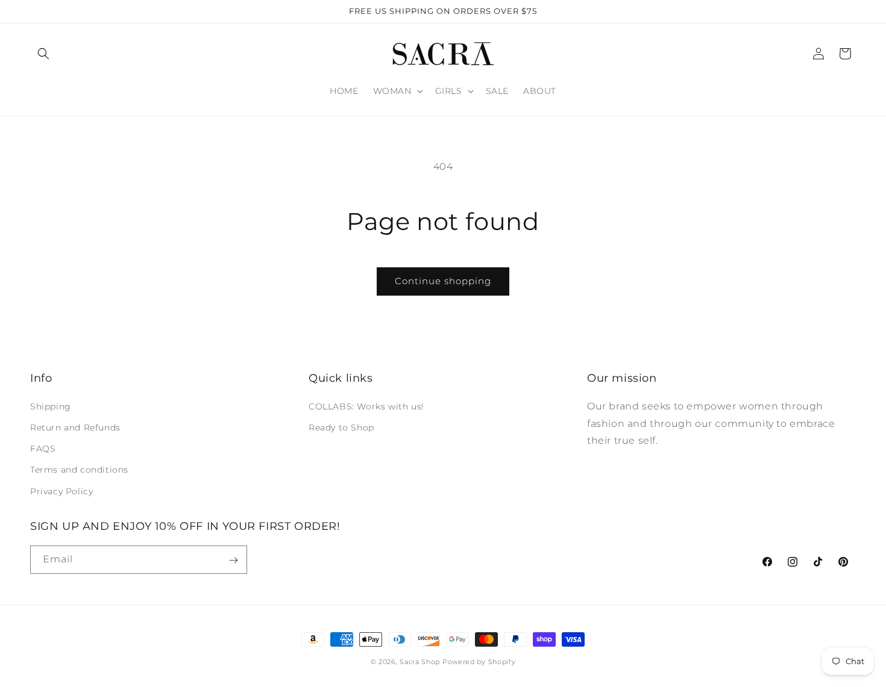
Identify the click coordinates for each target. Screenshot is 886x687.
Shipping (50, 405)
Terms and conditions (79, 469)
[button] (43, 53)
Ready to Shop (341, 426)
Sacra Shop (420, 661)
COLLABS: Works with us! (366, 405)
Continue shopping (443, 281)
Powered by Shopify (479, 661)
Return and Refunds (75, 426)
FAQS (42, 448)
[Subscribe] (233, 560)
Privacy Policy (61, 490)
